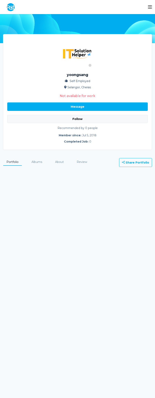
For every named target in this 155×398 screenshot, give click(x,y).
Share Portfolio (137, 162)
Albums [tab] (36, 162)
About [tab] (59, 162)
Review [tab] (82, 162)
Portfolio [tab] (12, 162)
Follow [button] (77, 119)
